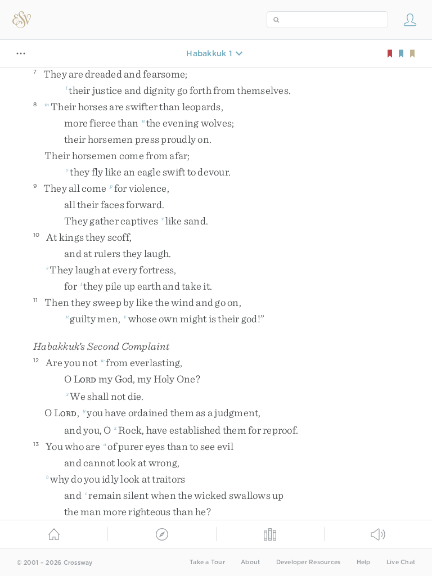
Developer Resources (308, 562)
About (250, 562)
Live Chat (400, 562)
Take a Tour (207, 562)
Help (364, 562)
